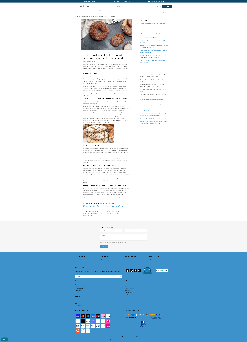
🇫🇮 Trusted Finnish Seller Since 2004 (157, 1)
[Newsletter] (120, 276)
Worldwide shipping (96, 10)
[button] (157, 6)
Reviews (127, 286)
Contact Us (77, 284)
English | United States (168, 10)
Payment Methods (79, 286)
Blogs (80, 16)
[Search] (153, 6)
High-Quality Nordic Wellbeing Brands (123, 1)
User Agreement (79, 305)
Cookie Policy (78, 300)
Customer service (78, 10)
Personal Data (78, 302)
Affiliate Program (129, 288)
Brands (127, 296)
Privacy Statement (79, 303)
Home (76, 16)
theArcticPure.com (122, 339)
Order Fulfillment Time (80, 290)
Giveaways (127, 290)
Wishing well (103, 10)
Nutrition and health (86, 16)
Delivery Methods (79, 288)
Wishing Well (128, 292)
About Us (127, 284)
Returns (77, 292)
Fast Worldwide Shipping (89, 1)
